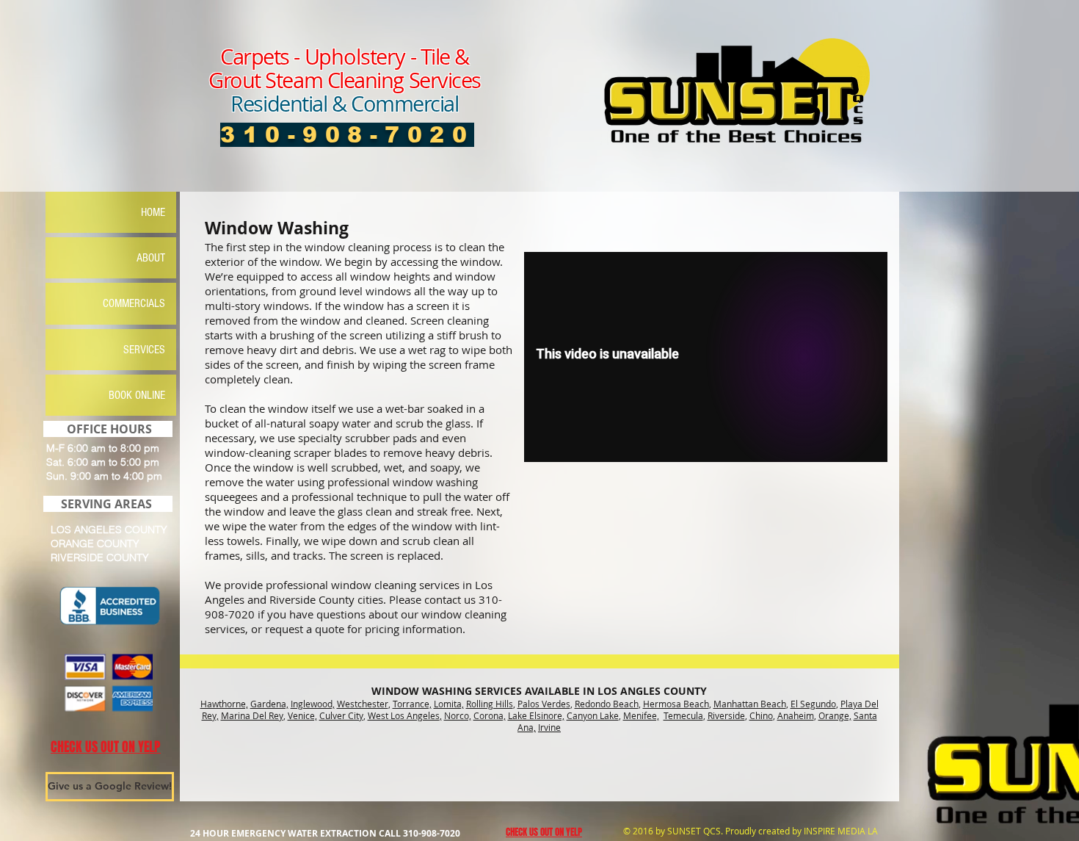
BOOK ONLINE (137, 395)
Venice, (302, 715)
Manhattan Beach (749, 704)
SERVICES (144, 349)
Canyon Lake (593, 715)
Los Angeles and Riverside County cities (349, 592)
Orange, (834, 715)
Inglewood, (313, 704)
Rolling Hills (489, 704)
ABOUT (151, 257)
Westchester (362, 704)
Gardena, (269, 704)
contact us (450, 599)
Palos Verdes (543, 704)
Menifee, (641, 715)
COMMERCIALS (134, 303)
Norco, (457, 715)
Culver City (341, 715)
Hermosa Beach (676, 704)
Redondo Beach (607, 704)
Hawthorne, (224, 704)
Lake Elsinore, (536, 715)
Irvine (549, 727)
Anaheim (795, 715)
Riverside (726, 715)
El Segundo (813, 704)
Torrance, (412, 704)
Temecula (683, 715)
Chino (761, 715)
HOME (153, 212)
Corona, (489, 715)
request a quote (304, 628)
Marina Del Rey (252, 715)
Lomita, (449, 704)
